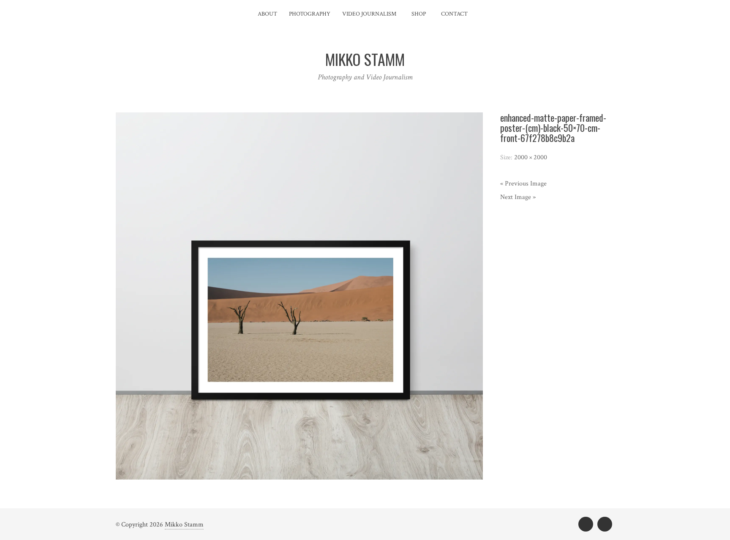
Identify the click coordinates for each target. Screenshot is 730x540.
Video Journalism (369, 14)
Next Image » (518, 197)
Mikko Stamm (184, 524)
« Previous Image (523, 183)
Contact (454, 14)
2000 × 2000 (530, 157)
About (267, 14)
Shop (418, 14)
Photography (309, 14)
